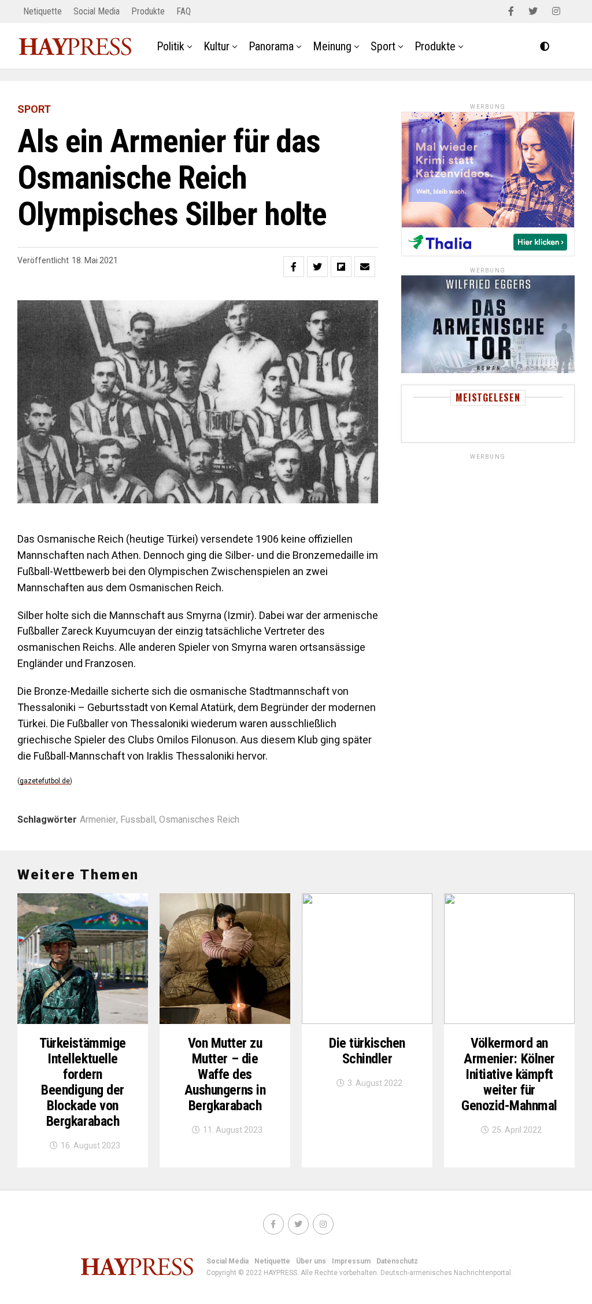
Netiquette (42, 11)
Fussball (137, 819)
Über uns (311, 1261)
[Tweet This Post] (317, 266)
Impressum (351, 1261)
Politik (170, 46)
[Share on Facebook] (293, 266)
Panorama (271, 46)
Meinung (332, 46)
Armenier (98, 819)
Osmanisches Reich (199, 819)
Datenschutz (397, 1261)
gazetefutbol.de (45, 781)
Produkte (148, 11)
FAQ (183, 11)
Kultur (217, 46)
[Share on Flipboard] (341, 266)
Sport (383, 46)
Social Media (96, 11)
